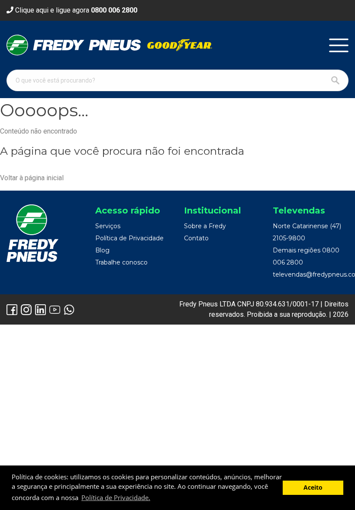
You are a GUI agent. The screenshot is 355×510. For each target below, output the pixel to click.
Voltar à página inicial (32, 178)
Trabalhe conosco (121, 262)
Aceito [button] (313, 487)
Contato (196, 238)
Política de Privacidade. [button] (115, 497)
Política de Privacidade (129, 238)
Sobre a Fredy (205, 226)
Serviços (107, 226)
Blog (102, 250)
